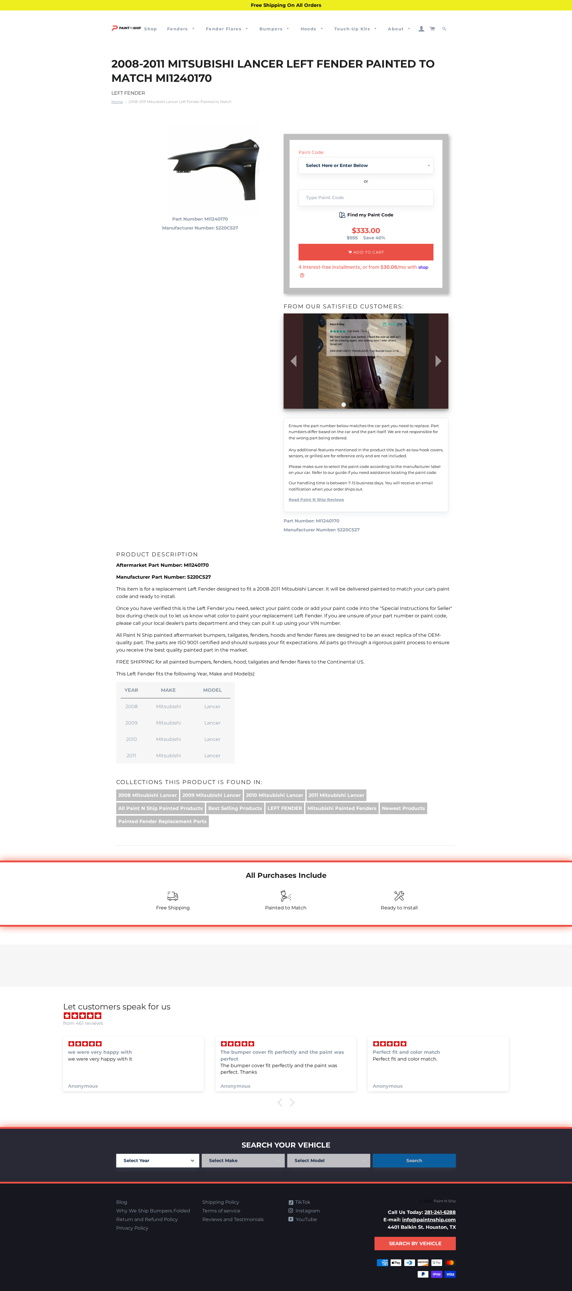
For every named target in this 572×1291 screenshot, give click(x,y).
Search (414, 1160)
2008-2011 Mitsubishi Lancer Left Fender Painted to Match (179, 101)
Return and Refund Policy (147, 1219)
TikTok (302, 1202)
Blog (121, 1202)
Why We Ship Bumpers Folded (153, 1211)
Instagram (307, 1211)
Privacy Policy (132, 1228)
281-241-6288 (440, 1212)
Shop (150, 29)
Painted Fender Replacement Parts (162, 821)
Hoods (309, 29)
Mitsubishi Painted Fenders (342, 808)
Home (117, 101)
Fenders (178, 29)
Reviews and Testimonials (233, 1219)
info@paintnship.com (429, 1220)
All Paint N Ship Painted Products (160, 808)
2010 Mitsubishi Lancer (274, 795)
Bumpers (271, 29)
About (396, 29)
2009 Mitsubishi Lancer (211, 795)
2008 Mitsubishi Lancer (147, 795)
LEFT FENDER (285, 808)
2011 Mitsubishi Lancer (336, 795)
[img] (289, 1016)
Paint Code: (311, 152)
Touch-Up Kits (353, 29)
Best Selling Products (235, 808)
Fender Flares (224, 29)
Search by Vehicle (415, 1243)
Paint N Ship (445, 1201)
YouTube (306, 1219)
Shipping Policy (220, 1202)
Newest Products (403, 808)
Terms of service (221, 1211)
